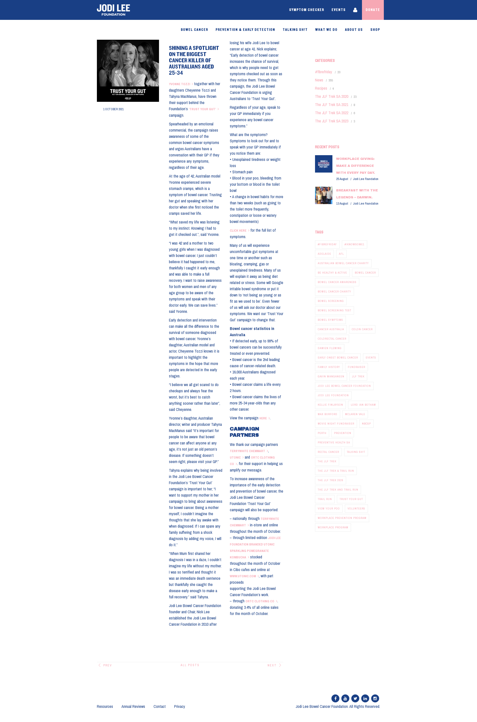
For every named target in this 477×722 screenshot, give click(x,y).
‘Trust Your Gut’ (202, 109)
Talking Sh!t (295, 30)
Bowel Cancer (194, 30)
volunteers (356, 508)
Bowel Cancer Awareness (337, 282)
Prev (107, 665)
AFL (341, 253)
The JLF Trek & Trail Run (336, 470)
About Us (354, 30)
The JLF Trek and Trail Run (338, 489)
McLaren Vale (355, 414)
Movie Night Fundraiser (336, 423)
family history (329, 367)
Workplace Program (333, 527)
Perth (322, 433)
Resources (105, 706)
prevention (342, 433)
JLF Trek (358, 376)
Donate (373, 10)
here (263, 418)
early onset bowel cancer (338, 357)
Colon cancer (362, 329)
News (319, 80)
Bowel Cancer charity (334, 291)
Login (356, 10)
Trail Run (325, 499)
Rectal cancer (328, 452)
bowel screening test (334, 310)
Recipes (321, 88)
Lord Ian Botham (363, 404)
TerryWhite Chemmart (247, 451)
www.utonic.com (243, 576)
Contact (160, 706)
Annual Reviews (133, 706)
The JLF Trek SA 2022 (331, 112)
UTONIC (235, 457)
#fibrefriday (323, 71)
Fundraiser (356, 367)
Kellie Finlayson (330, 404)
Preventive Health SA (334, 442)
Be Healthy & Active (332, 272)
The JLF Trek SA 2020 (331, 96)
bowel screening (331, 301)
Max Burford (327, 414)
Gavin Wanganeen (331, 376)
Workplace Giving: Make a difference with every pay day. (355, 166)
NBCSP (366, 423)
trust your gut (351, 499)
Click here (238, 230)
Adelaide (324, 253)
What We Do (326, 30)
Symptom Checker (306, 10)
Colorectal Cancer (332, 338)
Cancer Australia (331, 329)
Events (339, 10)
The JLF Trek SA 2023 (331, 121)
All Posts (190, 665)
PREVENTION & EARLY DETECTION (245, 30)
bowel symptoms (330, 320)
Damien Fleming (330, 348)
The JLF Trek (327, 461)
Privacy (179, 706)
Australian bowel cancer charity (343, 263)
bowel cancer (365, 272)
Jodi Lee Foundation (333, 395)
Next (272, 665)
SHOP (375, 30)
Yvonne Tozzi (179, 84)
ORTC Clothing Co (259, 601)
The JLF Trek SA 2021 (331, 104)
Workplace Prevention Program (342, 518)
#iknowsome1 (354, 244)
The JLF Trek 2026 (330, 480)
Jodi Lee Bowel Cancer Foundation (344, 386)
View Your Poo (329, 508)
